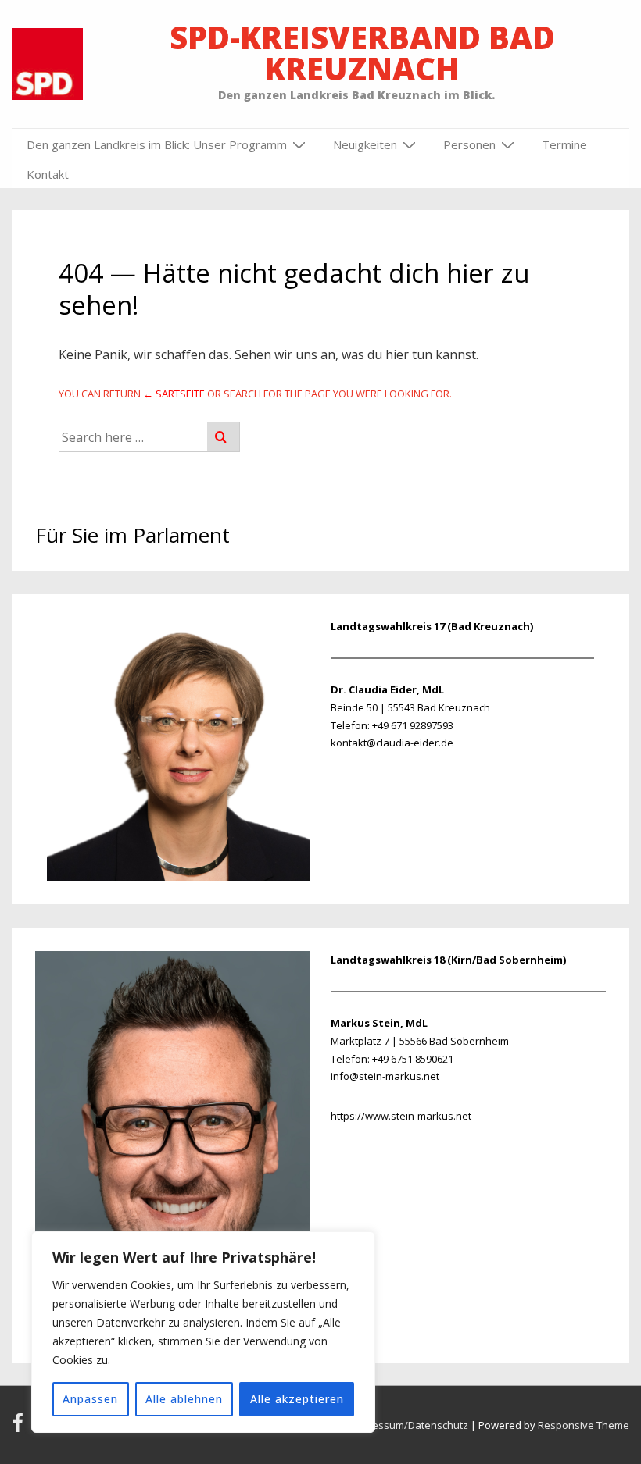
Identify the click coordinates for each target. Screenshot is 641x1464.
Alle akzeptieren (297, 1398)
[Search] (223, 436)
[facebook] (21, 1428)
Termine (564, 144)
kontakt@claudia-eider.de (392, 743)
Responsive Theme (583, 1425)
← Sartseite (174, 393)
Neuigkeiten (365, 144)
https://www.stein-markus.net (401, 1116)
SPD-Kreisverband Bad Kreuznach (362, 53)
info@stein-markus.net (385, 1076)
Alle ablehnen (184, 1398)
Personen (469, 144)
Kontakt (48, 174)
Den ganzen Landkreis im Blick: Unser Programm (157, 144)
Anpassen (90, 1398)
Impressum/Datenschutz (409, 1425)
